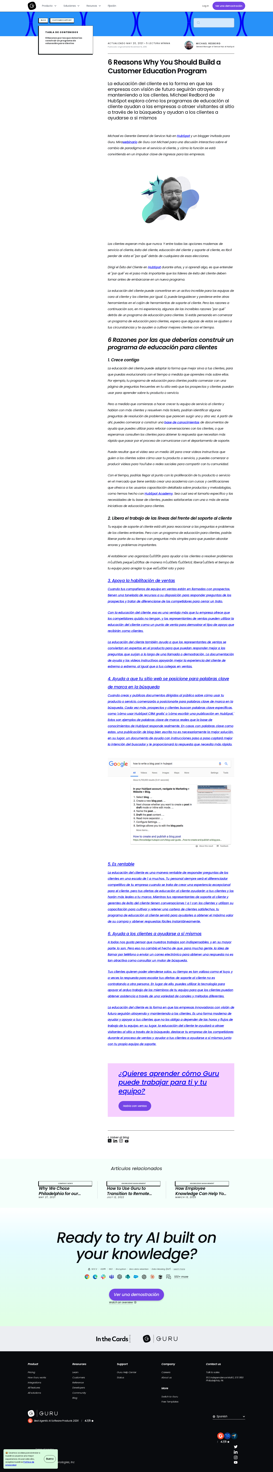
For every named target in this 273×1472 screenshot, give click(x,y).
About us (166, 1377)
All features (34, 1387)
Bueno (50, 1458)
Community (79, 1392)
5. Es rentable (121, 864)
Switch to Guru (169, 1396)
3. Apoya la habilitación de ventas (141, 580)
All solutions (34, 1392)
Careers (165, 1372)
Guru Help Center (126, 1372)
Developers (78, 1387)
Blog (74, 1397)
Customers (78, 1377)
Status (120, 1377)
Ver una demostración (228, 6)
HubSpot (154, 267)
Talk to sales (213, 1372)
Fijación (112, 5)
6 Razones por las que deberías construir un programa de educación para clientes (63, 41)
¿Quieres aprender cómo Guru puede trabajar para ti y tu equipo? (168, 1082)
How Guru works (37, 1377)
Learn (75, 1372)
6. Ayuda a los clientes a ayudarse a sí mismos (155, 934)
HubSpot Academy (159, 494)
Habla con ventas (135, 1106)
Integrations (34, 1382)
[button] (49, 6)
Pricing (31, 1372)
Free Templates (169, 1401)
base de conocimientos (181, 422)
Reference (78, 1382)
